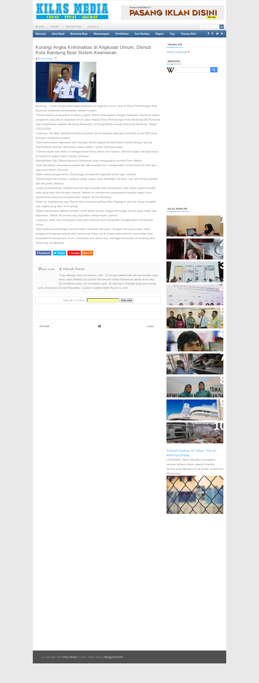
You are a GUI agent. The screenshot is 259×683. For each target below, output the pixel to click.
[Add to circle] (213, 33)
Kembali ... (46, 326)
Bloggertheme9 (113, 656)
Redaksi (55, 26)
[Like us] (208, 33)
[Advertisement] (194, 145)
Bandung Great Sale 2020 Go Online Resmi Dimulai (191, 268)
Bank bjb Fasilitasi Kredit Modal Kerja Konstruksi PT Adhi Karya (193, 314)
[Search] (222, 27)
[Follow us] (217, 33)
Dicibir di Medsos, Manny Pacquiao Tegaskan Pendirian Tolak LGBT (191, 339)
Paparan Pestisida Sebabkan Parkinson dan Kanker (190, 429)
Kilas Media (70, 656)
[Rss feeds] (222, 33)
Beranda (39, 26)
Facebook (44, 253)
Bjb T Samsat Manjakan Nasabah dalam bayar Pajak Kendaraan (193, 360)
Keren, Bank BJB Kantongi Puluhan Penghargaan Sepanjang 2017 (194, 293)
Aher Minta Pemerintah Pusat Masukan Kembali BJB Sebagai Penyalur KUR (192, 408)
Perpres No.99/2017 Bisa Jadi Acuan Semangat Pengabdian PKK (191, 385)
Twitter (60, 253)
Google (75, 253)
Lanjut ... (151, 326)
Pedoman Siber (73, 26)
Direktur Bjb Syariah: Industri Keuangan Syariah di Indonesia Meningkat (192, 224)
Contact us (93, 26)
